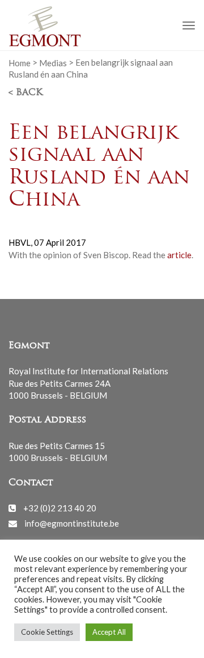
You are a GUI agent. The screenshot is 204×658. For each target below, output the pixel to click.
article (179, 255)
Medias (53, 62)
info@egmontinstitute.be (71, 523)
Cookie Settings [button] (47, 631)
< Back (25, 92)
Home (19, 62)
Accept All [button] (109, 631)
